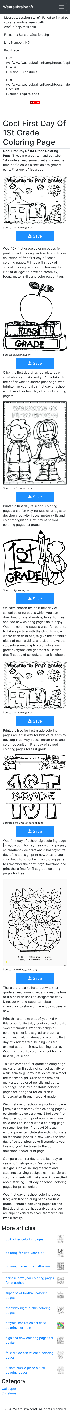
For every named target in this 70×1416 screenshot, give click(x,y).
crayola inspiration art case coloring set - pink (26, 1325)
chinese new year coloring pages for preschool (30, 1280)
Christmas (9, 1393)
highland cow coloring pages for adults (29, 1340)
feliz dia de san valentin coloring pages (29, 1355)
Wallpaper (9, 1389)
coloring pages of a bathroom (28, 1266)
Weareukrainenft (18, 7)
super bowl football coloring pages (26, 1295)
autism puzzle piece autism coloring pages (26, 1370)
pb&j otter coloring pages (24, 1239)
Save (37, 236)
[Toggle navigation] (61, 7)
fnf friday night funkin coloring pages (28, 1310)
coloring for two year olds (25, 1253)
